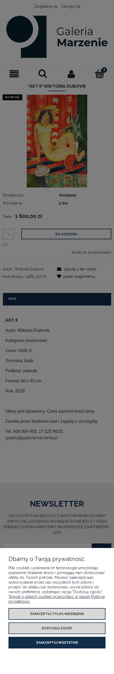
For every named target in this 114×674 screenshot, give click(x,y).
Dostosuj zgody (57, 628)
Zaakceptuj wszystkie (57, 642)
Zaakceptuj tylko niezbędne (57, 614)
